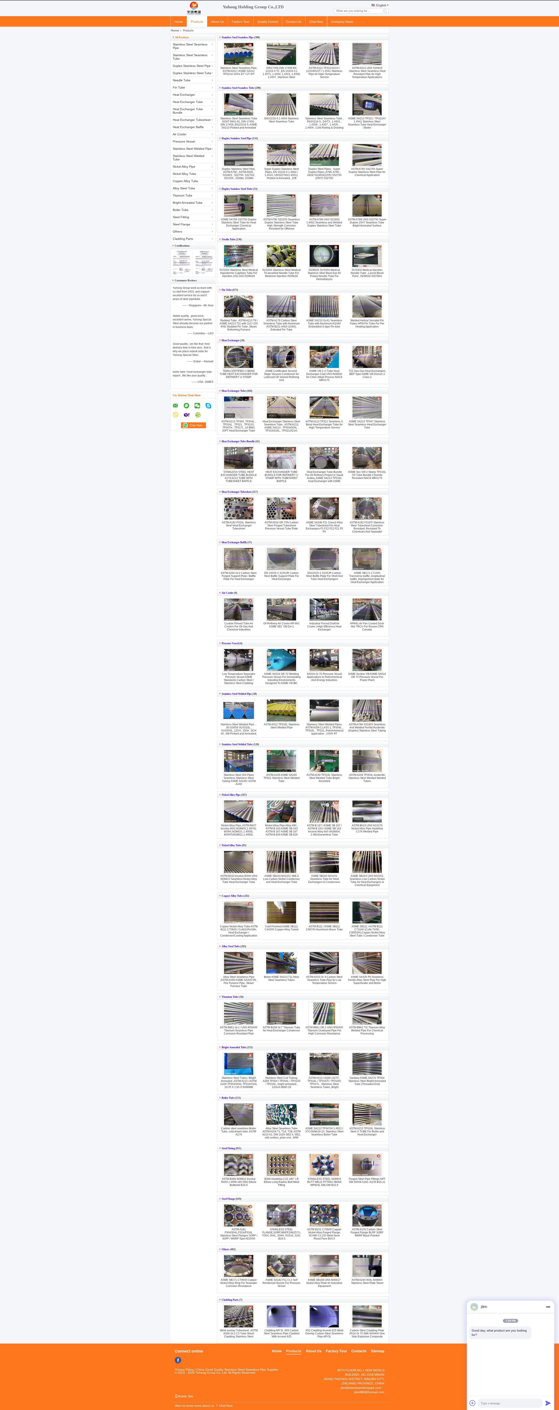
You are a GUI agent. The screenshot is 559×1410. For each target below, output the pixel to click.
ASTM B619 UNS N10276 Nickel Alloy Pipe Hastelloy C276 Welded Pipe (367, 828)
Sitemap (377, 1351)
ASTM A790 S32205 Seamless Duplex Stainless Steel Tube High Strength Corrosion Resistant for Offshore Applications (281, 225)
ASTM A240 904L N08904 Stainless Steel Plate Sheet (367, 1281)
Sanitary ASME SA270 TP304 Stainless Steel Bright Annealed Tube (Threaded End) (367, 1081)
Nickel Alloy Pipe (184, 166)
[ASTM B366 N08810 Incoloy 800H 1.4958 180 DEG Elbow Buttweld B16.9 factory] (238, 1165)
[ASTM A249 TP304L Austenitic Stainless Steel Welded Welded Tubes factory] (367, 761)
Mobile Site (185, 1396)
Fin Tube (179, 87)
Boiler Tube (180, 210)
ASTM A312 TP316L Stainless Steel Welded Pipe (281, 726)
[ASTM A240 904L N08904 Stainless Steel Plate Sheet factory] (367, 1266)
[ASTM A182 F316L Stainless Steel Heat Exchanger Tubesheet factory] (238, 508)
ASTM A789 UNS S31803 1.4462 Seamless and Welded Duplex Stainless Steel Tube (324, 222)
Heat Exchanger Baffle (188, 127)
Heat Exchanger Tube (188, 102)
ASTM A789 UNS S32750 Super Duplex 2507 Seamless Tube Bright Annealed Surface (367, 222)
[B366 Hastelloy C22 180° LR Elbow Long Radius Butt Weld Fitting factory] (281, 1165)
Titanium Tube (182, 195)
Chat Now (316, 21)
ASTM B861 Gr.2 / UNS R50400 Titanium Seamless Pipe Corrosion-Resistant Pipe (238, 1030)
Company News (342, 21)
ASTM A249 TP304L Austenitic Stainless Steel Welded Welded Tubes (367, 778)
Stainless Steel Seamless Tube (190, 56)
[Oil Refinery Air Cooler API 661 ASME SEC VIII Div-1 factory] (281, 609)
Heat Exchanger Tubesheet (191, 120)
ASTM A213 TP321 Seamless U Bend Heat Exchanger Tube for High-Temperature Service (324, 424)
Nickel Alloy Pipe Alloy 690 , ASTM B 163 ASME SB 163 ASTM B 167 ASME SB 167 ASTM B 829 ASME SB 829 (281, 830)
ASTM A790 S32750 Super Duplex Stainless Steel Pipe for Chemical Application (367, 172)
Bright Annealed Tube (187, 202)
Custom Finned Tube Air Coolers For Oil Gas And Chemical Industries (238, 626)
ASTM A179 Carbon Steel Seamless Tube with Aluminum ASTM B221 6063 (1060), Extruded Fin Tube (281, 325)
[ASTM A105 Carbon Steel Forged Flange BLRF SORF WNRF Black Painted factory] (367, 1215)
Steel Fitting (181, 217)
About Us (217, 21)
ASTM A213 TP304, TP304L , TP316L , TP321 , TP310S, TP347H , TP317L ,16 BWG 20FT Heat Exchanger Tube (238, 426)
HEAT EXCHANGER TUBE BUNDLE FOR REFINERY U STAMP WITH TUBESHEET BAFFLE (281, 476)
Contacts (358, 1351)
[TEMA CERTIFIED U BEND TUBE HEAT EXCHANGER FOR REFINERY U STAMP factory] (238, 357)
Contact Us (293, 21)
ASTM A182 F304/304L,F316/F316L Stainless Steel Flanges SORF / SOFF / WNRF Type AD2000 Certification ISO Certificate (238, 1235)
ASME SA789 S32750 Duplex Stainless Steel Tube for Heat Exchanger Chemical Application (238, 224)
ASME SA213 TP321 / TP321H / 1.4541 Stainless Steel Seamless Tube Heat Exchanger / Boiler (367, 123)
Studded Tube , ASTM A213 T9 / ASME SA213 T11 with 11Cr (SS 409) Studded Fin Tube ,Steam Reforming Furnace (239, 325)
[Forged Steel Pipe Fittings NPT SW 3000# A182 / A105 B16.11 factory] (367, 1165)
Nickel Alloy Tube (184, 174)
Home (178, 21)
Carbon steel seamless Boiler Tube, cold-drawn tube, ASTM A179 (238, 1131)
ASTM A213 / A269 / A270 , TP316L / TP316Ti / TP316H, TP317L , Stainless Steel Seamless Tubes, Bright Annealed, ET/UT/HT (324, 1084)
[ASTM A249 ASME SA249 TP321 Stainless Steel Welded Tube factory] (281, 761)
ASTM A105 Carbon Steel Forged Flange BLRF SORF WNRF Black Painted (367, 1232)
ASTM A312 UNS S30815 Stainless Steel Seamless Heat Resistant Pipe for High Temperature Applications (367, 72)
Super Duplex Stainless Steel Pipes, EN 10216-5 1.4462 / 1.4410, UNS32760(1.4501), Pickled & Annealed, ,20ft (281, 173)
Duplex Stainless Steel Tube (192, 73)
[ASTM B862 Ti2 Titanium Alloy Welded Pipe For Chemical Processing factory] (367, 1013)
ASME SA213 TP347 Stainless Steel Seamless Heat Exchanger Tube (367, 424)
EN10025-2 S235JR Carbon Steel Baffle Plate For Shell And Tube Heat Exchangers (324, 576)
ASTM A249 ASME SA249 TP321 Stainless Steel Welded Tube (282, 778)
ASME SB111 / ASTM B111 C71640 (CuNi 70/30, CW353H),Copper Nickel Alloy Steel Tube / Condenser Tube (367, 931)
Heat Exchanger (184, 94)
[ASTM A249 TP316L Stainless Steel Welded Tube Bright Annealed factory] (324, 761)
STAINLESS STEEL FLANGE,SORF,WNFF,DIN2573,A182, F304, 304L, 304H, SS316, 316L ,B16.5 (284, 1234)
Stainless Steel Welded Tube (188, 157)
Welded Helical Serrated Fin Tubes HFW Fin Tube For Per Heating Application (367, 323)
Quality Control (267, 21)
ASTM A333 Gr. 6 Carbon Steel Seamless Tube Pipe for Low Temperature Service (324, 980)
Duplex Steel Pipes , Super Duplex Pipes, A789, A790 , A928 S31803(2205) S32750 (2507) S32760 (324, 173)
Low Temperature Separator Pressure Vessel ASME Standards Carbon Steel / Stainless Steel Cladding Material (238, 680)
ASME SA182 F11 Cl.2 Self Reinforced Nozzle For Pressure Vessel (281, 1283)
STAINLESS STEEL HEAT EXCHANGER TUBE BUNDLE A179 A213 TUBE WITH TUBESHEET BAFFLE (239, 476)
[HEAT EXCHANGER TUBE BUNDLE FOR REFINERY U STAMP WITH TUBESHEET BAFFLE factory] (281, 458)
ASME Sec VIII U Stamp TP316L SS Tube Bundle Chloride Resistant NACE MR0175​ (367, 475)
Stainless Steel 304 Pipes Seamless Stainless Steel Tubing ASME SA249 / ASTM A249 (239, 779)
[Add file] (472, 1403)
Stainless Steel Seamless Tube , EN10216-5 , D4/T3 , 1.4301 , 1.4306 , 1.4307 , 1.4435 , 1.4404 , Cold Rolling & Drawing (324, 123)
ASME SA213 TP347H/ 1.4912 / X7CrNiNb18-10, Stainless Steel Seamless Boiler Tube (324, 1131)
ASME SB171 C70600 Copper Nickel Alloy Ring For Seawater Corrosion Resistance (238, 1283)
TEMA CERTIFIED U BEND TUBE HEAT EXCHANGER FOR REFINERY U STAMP (239, 374)
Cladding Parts (183, 238)
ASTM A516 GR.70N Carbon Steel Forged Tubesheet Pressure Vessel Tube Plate (281, 525)
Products (197, 21)
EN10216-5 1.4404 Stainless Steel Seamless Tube (281, 120)
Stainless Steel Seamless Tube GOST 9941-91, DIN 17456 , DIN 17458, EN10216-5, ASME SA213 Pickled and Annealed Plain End (238, 124)
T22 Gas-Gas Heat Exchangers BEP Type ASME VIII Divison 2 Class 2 (367, 374)
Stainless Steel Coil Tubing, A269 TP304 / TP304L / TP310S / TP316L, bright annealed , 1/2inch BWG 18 (281, 1082)
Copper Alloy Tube (185, 181)
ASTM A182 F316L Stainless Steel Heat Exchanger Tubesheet (239, 525)
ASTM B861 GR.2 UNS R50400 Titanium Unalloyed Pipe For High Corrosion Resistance (324, 1030)
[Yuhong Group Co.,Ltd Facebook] (178, 1360)
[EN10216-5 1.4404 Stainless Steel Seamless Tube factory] (281, 104)
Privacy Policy (184, 1369)
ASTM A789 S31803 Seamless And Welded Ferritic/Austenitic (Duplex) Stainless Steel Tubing (367, 727)
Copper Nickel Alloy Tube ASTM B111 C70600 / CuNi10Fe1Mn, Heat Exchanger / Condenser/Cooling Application (239, 931)
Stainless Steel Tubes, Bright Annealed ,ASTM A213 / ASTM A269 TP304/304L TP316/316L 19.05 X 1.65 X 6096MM (238, 1082)
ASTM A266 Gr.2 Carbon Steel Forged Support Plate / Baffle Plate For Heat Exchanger (239, 576)
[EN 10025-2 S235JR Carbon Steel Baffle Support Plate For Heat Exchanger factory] (281, 559)
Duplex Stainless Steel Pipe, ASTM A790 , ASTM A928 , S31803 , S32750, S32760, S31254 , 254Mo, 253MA (238, 173)
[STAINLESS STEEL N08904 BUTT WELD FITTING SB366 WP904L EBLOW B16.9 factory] (324, 1165)
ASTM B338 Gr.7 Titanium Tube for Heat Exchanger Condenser (281, 1029)
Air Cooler (179, 134)
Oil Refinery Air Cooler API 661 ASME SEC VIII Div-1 (281, 625)
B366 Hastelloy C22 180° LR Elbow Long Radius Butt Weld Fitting (281, 1182)
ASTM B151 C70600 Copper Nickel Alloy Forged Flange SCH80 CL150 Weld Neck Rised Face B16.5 (324, 1234)
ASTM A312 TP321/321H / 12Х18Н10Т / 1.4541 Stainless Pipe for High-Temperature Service (324, 72)
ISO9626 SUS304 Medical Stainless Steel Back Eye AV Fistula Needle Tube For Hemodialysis (324, 274)
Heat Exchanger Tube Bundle (188, 110)
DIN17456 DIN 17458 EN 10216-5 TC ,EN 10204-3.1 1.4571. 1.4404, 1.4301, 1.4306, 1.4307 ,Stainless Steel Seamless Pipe (281, 74)
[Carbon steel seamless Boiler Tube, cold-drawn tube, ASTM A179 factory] (238, 1114)
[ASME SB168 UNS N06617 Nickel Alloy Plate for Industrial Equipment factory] (324, 1266)
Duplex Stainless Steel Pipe (191, 66)
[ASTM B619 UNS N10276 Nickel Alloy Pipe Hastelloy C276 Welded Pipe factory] (367, 811)
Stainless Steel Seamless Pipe (190, 46)
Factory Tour (240, 21)
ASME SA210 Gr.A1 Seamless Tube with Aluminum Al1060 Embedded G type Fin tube (324, 323)
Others (177, 231)
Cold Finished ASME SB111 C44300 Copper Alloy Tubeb (281, 928)
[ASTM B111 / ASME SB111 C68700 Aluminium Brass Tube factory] (324, 912)
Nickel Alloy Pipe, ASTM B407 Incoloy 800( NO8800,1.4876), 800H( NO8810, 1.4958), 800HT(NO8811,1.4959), (239, 830)
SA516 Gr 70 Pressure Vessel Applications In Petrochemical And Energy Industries (324, 677)
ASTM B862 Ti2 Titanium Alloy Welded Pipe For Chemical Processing (367, 1030)
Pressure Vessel (184, 141)
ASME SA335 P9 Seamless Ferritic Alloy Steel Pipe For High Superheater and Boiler (367, 980)
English (381, 5)
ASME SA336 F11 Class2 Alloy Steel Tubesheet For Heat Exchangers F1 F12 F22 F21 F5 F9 (324, 527)
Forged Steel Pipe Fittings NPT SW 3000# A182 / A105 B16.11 (367, 1180)
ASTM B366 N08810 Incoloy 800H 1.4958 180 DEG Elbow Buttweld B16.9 (238, 1182)
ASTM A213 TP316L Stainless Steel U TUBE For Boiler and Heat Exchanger (367, 1131)
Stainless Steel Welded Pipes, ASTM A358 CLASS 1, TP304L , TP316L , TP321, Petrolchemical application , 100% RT (324, 729)
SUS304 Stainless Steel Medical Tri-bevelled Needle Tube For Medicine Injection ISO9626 (281, 273)
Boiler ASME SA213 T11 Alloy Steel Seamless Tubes (281, 978)
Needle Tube (181, 80)
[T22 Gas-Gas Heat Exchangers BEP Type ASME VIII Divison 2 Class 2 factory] (367, 357)
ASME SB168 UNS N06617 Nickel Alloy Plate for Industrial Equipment (324, 1283)
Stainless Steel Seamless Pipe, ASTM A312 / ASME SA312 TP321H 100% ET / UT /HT (238, 71)
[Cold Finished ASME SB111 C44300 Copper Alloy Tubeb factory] (281, 912)
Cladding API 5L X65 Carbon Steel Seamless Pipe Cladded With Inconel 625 (281, 1333)
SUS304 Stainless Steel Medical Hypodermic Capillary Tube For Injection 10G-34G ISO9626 (238, 273)
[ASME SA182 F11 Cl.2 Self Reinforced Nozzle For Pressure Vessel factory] (281, 1266)
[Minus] (548, 1306)
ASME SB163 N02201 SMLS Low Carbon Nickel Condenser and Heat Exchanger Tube (281, 879)
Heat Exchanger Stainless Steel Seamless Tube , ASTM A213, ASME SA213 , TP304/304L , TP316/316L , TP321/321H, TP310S (281, 427)
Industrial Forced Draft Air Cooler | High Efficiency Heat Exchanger (324, 626)
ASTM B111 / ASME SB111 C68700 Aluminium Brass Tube (324, 928)
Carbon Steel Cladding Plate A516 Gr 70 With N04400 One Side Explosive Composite (367, 1333)
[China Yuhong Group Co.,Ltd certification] (182, 273)
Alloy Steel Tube (184, 188)
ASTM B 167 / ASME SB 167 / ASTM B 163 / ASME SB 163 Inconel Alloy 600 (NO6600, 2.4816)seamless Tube (324, 830)
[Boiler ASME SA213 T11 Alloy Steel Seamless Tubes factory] (281, 963)
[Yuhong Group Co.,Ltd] (194, 8)
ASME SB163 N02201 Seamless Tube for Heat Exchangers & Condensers (324, 879)
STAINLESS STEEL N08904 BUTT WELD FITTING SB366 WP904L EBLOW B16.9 (324, 1182)
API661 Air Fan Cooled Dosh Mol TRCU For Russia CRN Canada (367, 626)
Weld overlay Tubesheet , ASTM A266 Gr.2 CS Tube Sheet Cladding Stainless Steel (239, 1333)
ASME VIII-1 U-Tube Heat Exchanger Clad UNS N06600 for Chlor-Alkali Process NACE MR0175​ (324, 375)
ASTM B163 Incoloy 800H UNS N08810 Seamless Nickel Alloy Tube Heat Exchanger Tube (238, 879)
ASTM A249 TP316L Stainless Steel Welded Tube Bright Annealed (324, 778)
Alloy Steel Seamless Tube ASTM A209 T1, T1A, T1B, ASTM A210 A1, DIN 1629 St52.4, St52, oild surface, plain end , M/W (281, 1133)
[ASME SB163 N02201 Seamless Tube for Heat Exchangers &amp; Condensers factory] (324, 862)
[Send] (548, 1403)
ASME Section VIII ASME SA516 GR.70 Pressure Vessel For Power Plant (367, 677)
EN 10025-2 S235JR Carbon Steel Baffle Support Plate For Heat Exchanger (281, 576)
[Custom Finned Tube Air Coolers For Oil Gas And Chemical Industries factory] (238, 609)
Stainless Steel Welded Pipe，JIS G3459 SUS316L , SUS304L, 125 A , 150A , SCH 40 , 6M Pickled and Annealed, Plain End (239, 730)
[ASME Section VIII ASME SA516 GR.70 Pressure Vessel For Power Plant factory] (367, 660)
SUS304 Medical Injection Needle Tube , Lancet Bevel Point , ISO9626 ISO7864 (367, 273)
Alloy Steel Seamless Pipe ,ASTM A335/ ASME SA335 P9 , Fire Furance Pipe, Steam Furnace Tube (238, 981)
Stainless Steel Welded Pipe (192, 148)
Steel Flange (181, 224)
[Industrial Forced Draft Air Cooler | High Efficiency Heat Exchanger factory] (324, 609)
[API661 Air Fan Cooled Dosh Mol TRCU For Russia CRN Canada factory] (367, 609)
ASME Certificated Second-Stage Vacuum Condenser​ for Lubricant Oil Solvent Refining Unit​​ (281, 375)
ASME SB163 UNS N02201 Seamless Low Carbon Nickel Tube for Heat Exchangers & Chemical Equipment (367, 880)
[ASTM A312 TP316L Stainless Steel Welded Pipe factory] (281, 710)
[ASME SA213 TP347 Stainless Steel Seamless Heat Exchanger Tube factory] (367, 407)
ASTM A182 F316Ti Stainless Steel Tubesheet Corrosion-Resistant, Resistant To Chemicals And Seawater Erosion (367, 528)
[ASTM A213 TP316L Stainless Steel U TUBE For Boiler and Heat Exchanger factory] (367, 1114)
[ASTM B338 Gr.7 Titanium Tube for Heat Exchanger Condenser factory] (281, 1013)
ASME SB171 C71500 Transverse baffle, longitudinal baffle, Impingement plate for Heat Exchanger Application (367, 577)
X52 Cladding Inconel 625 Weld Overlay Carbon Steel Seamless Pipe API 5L (324, 1333)
